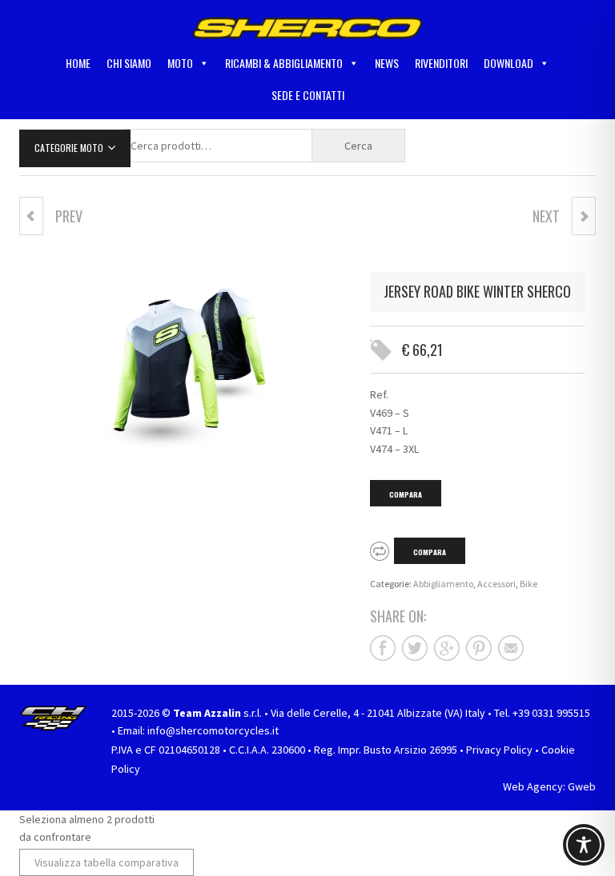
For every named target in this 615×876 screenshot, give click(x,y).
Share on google (447, 648)
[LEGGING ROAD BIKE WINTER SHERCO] (584, 216)
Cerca (358, 145)
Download (508, 62)
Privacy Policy (499, 749)
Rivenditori (441, 62)
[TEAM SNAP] (31, 216)
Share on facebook (383, 648)
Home (78, 62)
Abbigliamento (443, 584)
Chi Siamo (129, 62)
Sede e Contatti (307, 94)
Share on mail (511, 648)
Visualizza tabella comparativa (106, 862)
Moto (180, 62)
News (387, 62)
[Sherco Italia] (307, 26)
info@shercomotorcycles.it (213, 730)
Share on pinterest (479, 648)
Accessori (496, 584)
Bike (528, 584)
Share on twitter (415, 648)
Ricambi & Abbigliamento (284, 62)
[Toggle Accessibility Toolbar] (584, 845)
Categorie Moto (68, 147)
